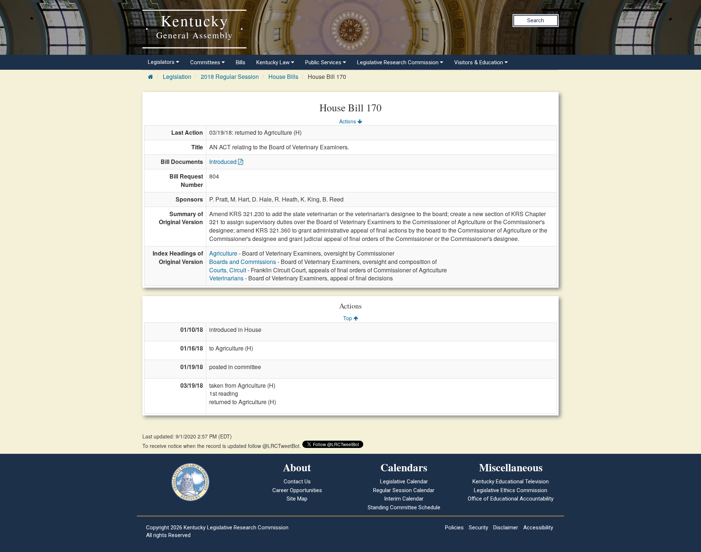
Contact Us (297, 481)
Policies (454, 527)
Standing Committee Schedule (404, 507)
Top (348, 318)
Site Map (297, 498)
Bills (240, 62)
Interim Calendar (404, 498)
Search (535, 20)
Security (478, 527)
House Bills (283, 76)
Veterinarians (226, 278)
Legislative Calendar (404, 481)
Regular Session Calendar (403, 490)
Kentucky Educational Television (510, 481)
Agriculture (223, 253)
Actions (348, 121)
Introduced (223, 161)
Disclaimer (505, 527)
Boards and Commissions (242, 261)
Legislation (177, 76)
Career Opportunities (297, 490)
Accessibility (538, 527)
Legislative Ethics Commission (510, 490)
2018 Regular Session (230, 76)
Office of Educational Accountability (510, 498)
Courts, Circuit (227, 270)
